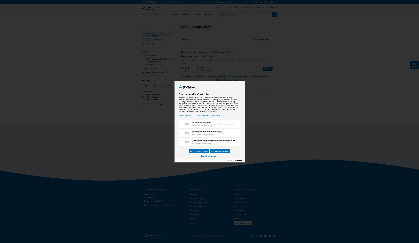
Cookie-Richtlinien (185, 115)
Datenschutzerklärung (201, 115)
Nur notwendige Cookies (220, 151)
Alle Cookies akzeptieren (199, 151)
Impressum (216, 115)
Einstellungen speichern (209, 156)
